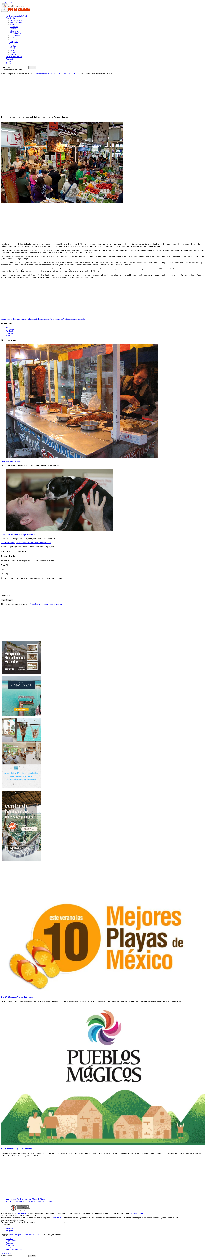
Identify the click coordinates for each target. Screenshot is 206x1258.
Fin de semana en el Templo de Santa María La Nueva (30, 1201)
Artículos (9, 1243)
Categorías (10, 1245)
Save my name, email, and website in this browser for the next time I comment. (33, 578)
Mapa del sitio (11, 1241)
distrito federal (38, 319)
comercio (24, 319)
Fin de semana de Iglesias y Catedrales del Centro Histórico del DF (26, 543)
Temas (8, 1247)
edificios (46, 319)
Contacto (9, 1239)
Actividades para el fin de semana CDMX (25, 1235)
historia (75, 319)
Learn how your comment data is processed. (47, 604)
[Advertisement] (103, 93)
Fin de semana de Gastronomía (61, 319)
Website (4, 574)
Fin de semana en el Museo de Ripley (25, 1199)
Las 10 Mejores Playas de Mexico (17, 997)
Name (4, 565)
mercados (81, 319)
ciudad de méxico (14, 319)
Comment (5, 596)
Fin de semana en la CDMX (68, 74)
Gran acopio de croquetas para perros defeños (18, 534)
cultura (30, 319)
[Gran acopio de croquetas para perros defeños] (59, 530)
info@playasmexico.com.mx (16, 1249)
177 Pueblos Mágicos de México (16, 1148)
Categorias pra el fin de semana (12, 1222)
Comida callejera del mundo (11, 461)
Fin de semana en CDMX (46, 74)
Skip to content (6, 2)
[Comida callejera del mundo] (82, 457)
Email (4, 569)
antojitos (4, 319)
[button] (8, 63)
